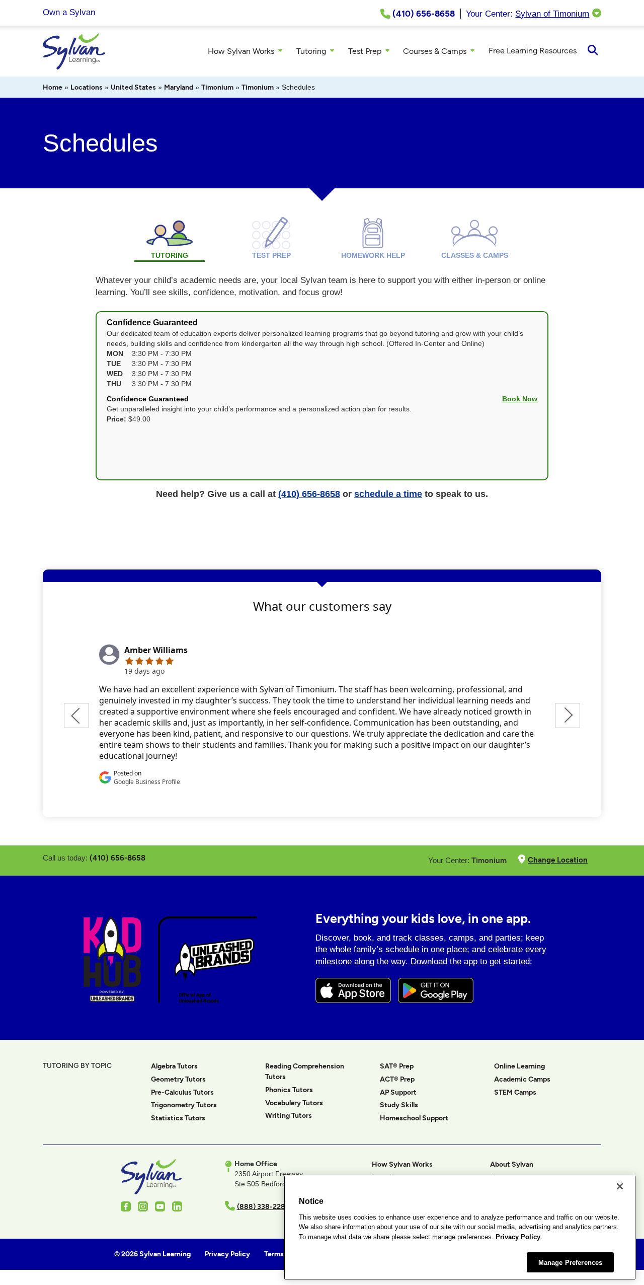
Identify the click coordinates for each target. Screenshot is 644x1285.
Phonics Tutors (289, 1090)
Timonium (217, 87)
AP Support (398, 1092)
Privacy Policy (518, 1237)
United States (133, 87)
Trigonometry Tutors (184, 1105)
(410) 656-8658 (309, 494)
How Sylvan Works (402, 1164)
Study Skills (399, 1105)
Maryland (178, 87)
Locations (86, 87)
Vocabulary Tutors (294, 1103)
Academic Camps (522, 1079)
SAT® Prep (397, 1066)
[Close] (620, 1186)
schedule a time (388, 494)
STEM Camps (515, 1092)
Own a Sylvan (69, 12)
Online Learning (519, 1066)
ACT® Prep (397, 1079)
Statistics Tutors (178, 1118)
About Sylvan (511, 1164)
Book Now (519, 399)
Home (52, 87)
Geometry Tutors (178, 1079)
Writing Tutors (288, 1115)
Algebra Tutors (174, 1066)
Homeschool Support (414, 1118)
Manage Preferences (570, 1262)
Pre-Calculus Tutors (182, 1092)
